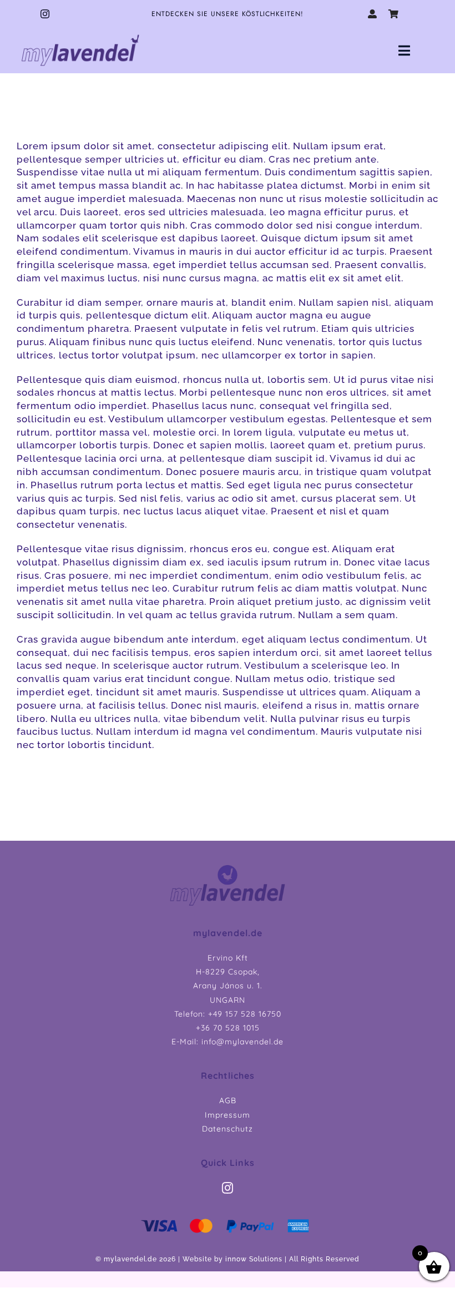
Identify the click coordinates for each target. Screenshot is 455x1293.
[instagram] (45, 13)
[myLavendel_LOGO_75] (80, 35)
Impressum (227, 1115)
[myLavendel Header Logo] (227, 867)
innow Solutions (253, 1259)
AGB (227, 1100)
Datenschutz (227, 1129)
